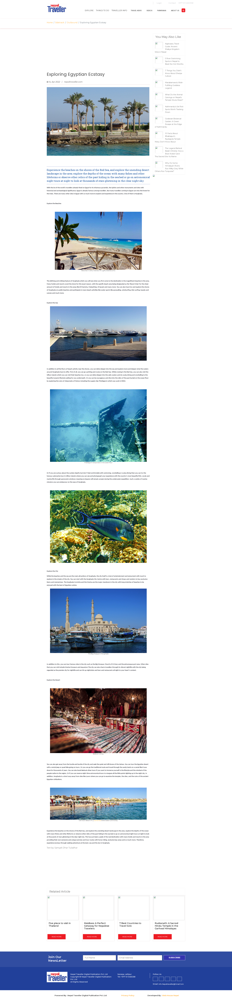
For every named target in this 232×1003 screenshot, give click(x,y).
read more (57, 937)
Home (50, 22)
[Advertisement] (98, 52)
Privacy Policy (127, 995)
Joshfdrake (97, 820)
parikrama (161, 10)
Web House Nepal (170, 995)
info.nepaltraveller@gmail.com (171, 984)
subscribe (174, 957)
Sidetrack (59, 22)
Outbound (72, 22)
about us (175, 10)
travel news (136, 10)
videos (149, 10)
